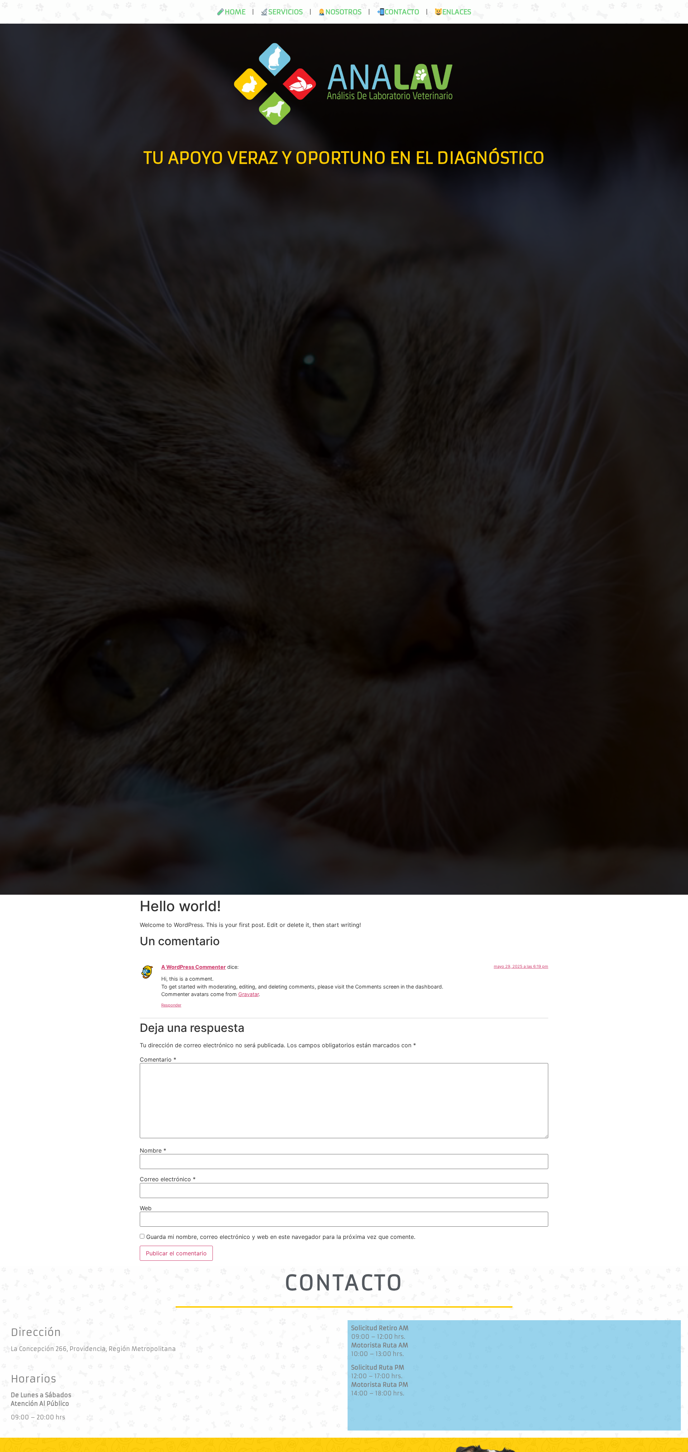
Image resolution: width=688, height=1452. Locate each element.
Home (235, 12)
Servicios (285, 12)
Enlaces (456, 12)
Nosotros (343, 12)
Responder (171, 1005)
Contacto (401, 12)
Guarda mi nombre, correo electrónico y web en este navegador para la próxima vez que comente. (280, 1237)
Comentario (158, 1059)
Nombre (153, 1150)
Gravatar (248, 994)
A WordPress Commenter (193, 967)
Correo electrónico (168, 1179)
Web (146, 1208)
